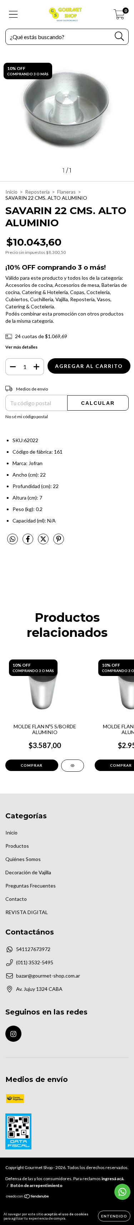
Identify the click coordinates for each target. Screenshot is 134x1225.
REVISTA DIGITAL (26, 912)
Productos (17, 846)
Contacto (16, 899)
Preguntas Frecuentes (30, 886)
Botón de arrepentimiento (36, 1185)
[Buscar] (119, 36)
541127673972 (33, 949)
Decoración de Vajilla (28, 872)
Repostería (37, 192)
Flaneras (66, 192)
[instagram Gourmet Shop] (13, 1034)
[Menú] (13, 14)
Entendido (114, 1216)
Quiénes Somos (23, 859)
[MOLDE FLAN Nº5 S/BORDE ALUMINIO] (72, 766)
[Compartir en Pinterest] (58, 542)
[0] (119, 16)
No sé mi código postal (26, 416)
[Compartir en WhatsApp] (12, 539)
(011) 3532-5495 (34, 962)
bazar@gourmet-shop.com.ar (48, 976)
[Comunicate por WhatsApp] (122, 1192)
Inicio (11, 192)
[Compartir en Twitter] (44, 542)
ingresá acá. (112, 1178)
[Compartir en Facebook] (28, 542)
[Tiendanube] (27, 1197)
